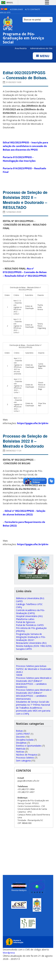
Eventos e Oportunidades (29, 745)
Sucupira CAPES (24, 648)
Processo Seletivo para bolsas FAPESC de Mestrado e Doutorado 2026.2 (33, 668)
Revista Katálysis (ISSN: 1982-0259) (33, 645)
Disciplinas (21, 742)
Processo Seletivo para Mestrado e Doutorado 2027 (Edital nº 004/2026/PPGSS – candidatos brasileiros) (33, 682)
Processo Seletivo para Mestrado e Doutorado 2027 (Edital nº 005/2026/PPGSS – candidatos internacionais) (33, 694)
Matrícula (20, 748)
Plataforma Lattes (25, 619)
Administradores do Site (41, 48)
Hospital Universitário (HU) (29, 616)
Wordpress (9, 952)
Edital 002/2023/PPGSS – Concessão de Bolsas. (25, 75)
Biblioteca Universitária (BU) (30, 598)
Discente (20, 736)
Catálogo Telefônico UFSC (29, 604)
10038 (19, 674)
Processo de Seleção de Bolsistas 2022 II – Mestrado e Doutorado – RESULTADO (25, 199)
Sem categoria (23, 760)
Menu (44, 56)
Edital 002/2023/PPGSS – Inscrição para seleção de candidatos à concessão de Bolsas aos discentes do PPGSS (25, 146)
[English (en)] (2, 9)
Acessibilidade (16, 9)
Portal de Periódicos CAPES (30, 625)
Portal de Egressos (25, 622)
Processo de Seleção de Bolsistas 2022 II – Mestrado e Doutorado (25, 441)
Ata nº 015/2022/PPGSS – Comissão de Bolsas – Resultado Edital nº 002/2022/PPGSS (25, 272)
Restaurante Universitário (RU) (31, 642)
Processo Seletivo (25, 757)
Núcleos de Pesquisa (26, 754)
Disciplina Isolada (24, 739)
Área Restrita (21, 48)
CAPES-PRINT (23, 733)
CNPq (19, 607)
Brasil (10, 2)
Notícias (20, 751)
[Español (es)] (5, 9)
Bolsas (19, 730)
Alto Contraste (32, 9)
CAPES (19, 601)
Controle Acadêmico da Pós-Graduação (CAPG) (30, 612)
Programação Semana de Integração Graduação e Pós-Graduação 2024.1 (31, 636)
